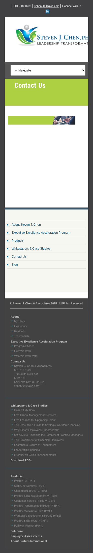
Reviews (19, 331)
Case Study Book (24, 410)
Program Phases (24, 346)
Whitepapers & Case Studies (31, 248)
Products (18, 240)
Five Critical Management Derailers (35, 415)
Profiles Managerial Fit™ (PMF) (33, 510)
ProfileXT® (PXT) (24, 480)
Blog (15, 264)
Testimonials (21, 336)
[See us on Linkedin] (47, 11)
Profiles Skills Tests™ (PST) (31, 520)
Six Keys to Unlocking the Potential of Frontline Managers (48, 434)
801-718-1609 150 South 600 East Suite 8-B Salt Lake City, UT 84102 (33, 373)
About (15, 316)
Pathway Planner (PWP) (28, 525)
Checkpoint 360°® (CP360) (30, 490)
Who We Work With (25, 355)
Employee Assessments (26, 536)
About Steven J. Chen (26, 224)
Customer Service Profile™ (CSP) (34, 500)
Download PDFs (21, 460)
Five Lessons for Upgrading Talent (35, 419)
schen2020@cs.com (46, 5)
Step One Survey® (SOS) (29, 485)
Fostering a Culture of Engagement (35, 444)
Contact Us (19, 256)
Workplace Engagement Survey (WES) (37, 515)
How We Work (22, 350)
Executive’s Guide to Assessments (35, 454)
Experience (21, 326)
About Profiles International (29, 541)
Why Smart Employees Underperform (36, 429)
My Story (19, 321)
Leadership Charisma (27, 449)
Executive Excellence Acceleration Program (41, 232)
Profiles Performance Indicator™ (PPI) (37, 505)
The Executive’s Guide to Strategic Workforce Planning (47, 424)
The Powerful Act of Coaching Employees (39, 439)
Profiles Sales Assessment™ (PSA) (35, 495)
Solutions (17, 531)
